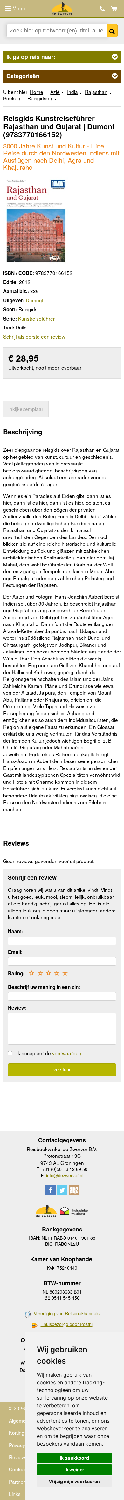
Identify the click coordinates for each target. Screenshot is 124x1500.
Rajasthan (96, 91)
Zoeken (112, 30)
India (72, 91)
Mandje (114, 8)
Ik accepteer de (49, 1052)
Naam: (15, 931)
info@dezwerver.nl (64, 1175)
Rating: (16, 973)
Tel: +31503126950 (102, 8)
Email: (15, 952)
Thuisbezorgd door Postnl (67, 1324)
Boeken (11, 98)
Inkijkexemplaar (25, 408)
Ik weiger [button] (74, 1469)
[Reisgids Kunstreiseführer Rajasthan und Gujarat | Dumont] (35, 220)
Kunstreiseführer (36, 318)
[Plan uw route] (74, 1190)
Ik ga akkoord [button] (74, 1457)
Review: (17, 1007)
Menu (18, 7)
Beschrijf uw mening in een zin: (44, 987)
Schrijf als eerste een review (34, 336)
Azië (55, 91)
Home (36, 91)
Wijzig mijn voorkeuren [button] (74, 1481)
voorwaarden (66, 1052)
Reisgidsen (39, 98)
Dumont (34, 300)
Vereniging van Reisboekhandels (67, 1313)
